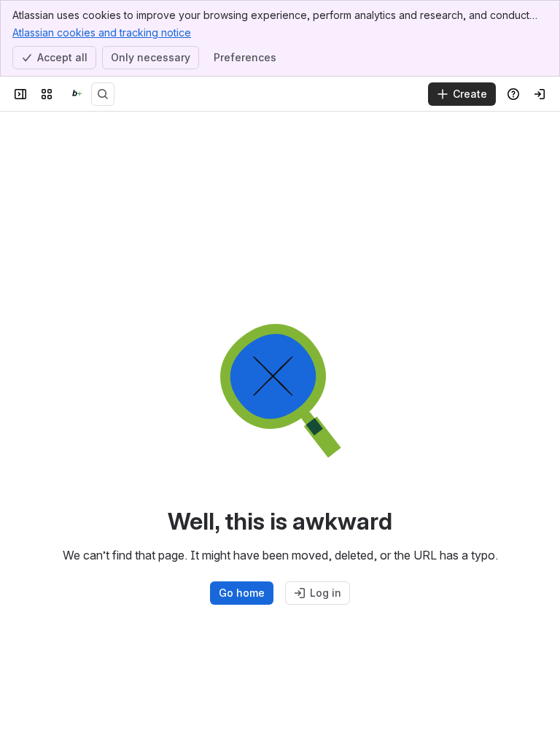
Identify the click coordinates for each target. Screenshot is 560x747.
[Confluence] (74, 94)
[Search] (102, 94)
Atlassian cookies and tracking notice (101, 32)
